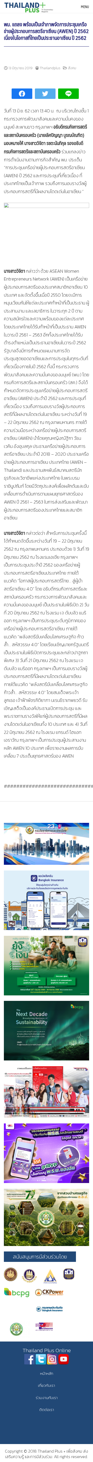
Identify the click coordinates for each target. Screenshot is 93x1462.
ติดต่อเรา (46, 1410)
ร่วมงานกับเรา (47, 1398)
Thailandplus (50, 68)
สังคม (72, 68)
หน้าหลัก (46, 1373)
